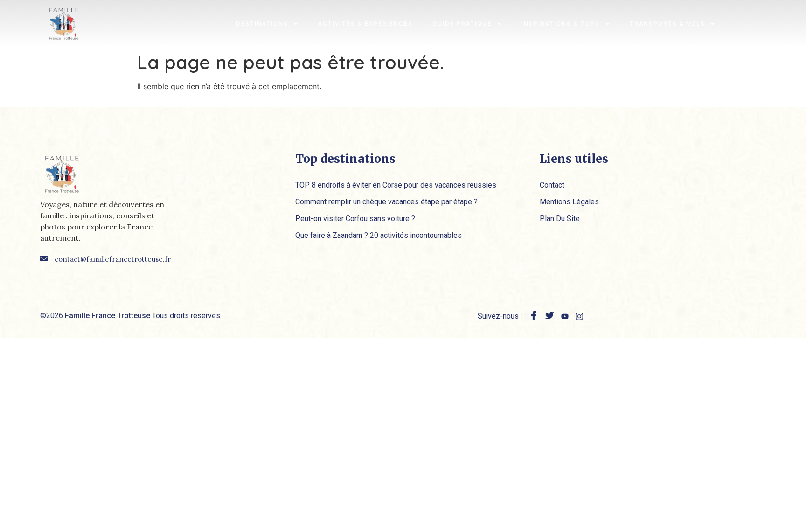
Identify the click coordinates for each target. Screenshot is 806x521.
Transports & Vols (667, 23)
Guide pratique (462, 23)
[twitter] (549, 316)
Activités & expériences (365, 23)
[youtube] (565, 315)
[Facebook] (533, 316)
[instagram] (579, 315)
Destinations (262, 23)
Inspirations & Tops (560, 23)
